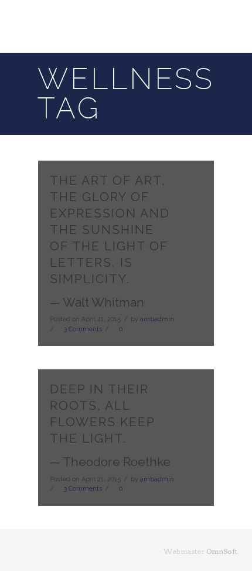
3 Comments (83, 329)
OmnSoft (221, 551)
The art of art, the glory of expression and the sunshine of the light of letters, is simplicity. (110, 229)
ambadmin (157, 319)
